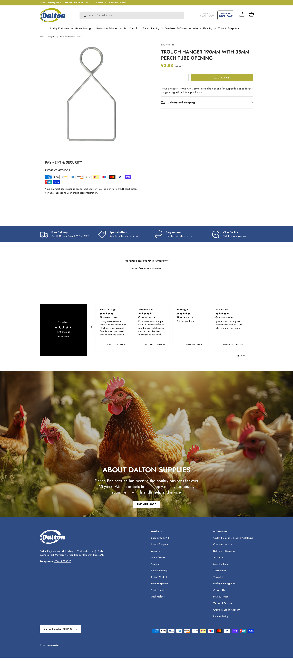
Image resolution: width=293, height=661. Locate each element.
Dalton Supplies (53, 645)
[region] (171, 327)
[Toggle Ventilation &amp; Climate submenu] (190, 28)
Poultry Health (158, 590)
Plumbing (155, 564)
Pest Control (130, 28)
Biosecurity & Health (107, 28)
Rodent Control (159, 577)
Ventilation (156, 551)
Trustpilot (218, 577)
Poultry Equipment (59, 28)
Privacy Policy (220, 597)
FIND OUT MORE (146, 504)
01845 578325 (62, 561)
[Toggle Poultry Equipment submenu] (72, 28)
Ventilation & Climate (176, 28)
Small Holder (157, 597)
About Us (218, 557)
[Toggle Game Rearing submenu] (93, 28)
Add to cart (222, 77)
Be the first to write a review (146, 268)
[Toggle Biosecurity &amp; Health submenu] (121, 28)
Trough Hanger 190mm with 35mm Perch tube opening (66, 36)
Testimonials (219, 570)
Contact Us (219, 590)
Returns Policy (220, 616)
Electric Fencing (151, 28)
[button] (251, 14)
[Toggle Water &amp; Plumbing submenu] (215, 28)
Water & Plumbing (202, 28)
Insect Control (158, 557)
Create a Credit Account (226, 610)
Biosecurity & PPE (160, 538)
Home (42, 36)
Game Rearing (83, 28)
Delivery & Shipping (224, 551)
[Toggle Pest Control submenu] (140, 28)
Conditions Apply (117, 2)
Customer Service (222, 544)
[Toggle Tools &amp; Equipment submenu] (241, 28)
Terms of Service (222, 603)
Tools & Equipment (228, 28)
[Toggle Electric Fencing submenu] (162, 28)
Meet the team (220, 564)
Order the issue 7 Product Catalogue (233, 538)
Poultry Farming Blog (224, 583)
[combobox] (132, 15)
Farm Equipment (159, 583)
